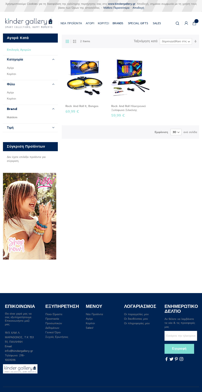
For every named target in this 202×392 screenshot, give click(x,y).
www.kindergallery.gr (121, 4)
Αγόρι (10, 68)
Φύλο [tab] (11, 84)
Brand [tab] (12, 109)
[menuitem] (138, 22)
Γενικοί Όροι (53, 332)
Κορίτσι (11, 74)
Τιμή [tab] (10, 127)
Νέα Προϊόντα (94, 314)
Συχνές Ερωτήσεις (56, 337)
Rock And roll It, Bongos (81, 106)
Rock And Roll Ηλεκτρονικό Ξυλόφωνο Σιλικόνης (128, 108)
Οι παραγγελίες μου (136, 314)
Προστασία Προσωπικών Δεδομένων (53, 323)
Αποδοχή (138, 8)
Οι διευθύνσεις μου (136, 319)
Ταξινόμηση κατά (145, 41)
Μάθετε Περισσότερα (116, 8)
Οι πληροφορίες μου (137, 323)
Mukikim (12, 117)
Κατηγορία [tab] (15, 59)
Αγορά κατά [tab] (18, 38)
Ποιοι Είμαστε (53, 314)
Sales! (89, 328)
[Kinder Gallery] (31, 23)
